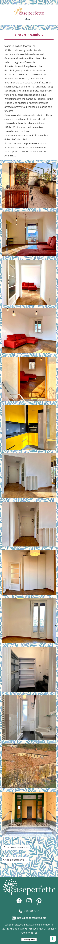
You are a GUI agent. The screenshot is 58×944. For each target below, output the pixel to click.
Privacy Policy (29, 939)
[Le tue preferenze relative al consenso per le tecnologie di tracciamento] (53, 939)
